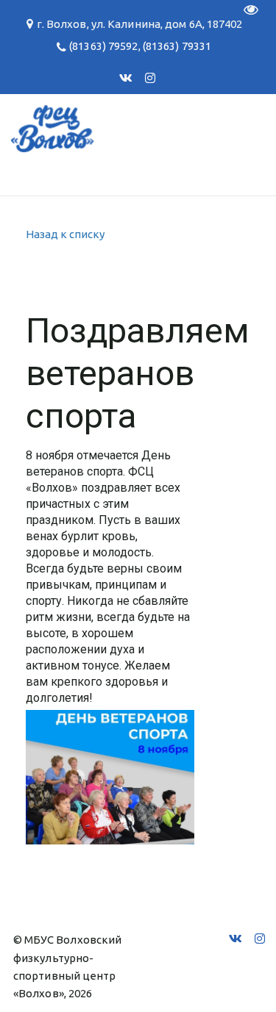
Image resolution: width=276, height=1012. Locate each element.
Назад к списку (65, 234)
